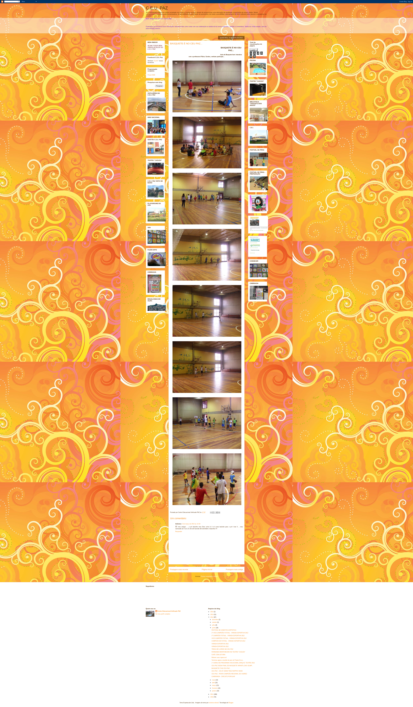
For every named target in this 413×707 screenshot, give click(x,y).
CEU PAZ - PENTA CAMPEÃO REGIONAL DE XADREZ (229, 674)
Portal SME (151, 75)
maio (214, 680)
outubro (214, 622)
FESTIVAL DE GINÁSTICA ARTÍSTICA (224, 630)
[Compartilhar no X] (215, 512)
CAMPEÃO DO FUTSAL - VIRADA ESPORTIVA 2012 (228, 641)
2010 (212, 697)
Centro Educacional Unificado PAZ (169, 611)
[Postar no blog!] (213, 512)
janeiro (214, 691)
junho (214, 628)
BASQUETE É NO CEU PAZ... (186, 43)
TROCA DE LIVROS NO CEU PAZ (222, 649)
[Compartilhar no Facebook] (217, 512)
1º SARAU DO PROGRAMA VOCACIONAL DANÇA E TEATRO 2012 (233, 663)
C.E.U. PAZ (157, 8)
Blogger (231, 702)
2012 (212, 617)
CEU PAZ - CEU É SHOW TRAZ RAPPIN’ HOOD (227, 671)
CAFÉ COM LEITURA (218, 654)
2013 (212, 614)
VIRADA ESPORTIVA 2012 (220, 644)
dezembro (215, 619)
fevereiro (215, 688)
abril (213, 682)
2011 (212, 694)
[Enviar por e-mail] (211, 512)
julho (213, 625)
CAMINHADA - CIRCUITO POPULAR (223, 676)
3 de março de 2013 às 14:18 (191, 524)
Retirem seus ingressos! (219, 657)
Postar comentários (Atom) (209, 576)
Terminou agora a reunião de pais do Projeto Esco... (228, 660)
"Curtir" (156, 61)
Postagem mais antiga (234, 569)
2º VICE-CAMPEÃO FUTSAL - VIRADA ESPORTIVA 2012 (230, 633)
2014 (212, 611)
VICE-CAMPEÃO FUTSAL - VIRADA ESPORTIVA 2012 (229, 638)
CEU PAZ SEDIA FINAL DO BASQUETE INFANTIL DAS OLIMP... (232, 665)
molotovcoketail (214, 702)
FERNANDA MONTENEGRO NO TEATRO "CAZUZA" (228, 652)
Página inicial (207, 569)
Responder (178, 531)
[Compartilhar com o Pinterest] (219, 512)
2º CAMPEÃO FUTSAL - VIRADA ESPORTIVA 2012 (228, 635)
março (214, 685)
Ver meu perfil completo (162, 614)
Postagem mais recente (179, 569)
